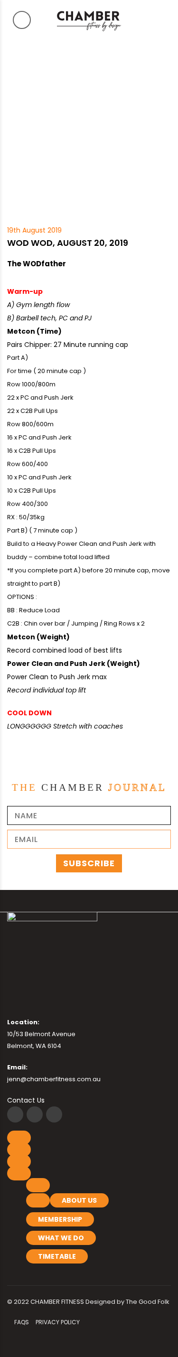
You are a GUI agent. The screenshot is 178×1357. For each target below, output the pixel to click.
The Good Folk (147, 1301)
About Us (79, 1200)
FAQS (21, 1322)
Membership (60, 1219)
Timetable (57, 1256)
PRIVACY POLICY (58, 1322)
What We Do (61, 1238)
